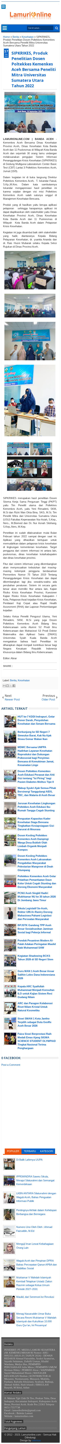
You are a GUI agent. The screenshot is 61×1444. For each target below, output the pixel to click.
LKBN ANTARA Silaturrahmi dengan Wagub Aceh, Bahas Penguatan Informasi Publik (36, 1197)
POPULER (13, 1151)
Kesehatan (24, 680)
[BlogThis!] (7, 685)
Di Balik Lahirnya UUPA (29, 1159)
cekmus (36, 1440)
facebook (35, 4)
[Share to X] (10, 685)
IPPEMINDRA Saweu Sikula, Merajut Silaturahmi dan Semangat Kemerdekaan (35, 1180)
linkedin (48, 4)
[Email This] (4, 685)
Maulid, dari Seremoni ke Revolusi (35, 1296)
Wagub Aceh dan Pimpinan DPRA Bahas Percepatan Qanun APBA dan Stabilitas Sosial (36, 1264)
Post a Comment (10, 1064)
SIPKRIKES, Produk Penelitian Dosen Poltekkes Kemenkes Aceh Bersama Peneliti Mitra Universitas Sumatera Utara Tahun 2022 (34, 69)
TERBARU (30, 1151)
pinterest (57, 4)
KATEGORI (46, 1151)
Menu (3, 7)
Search (56, 28)
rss (44, 4)
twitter (31, 4)
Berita (13, 680)
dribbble (53, 4)
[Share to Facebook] (14, 685)
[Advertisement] (29, 1093)
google (40, 4)
